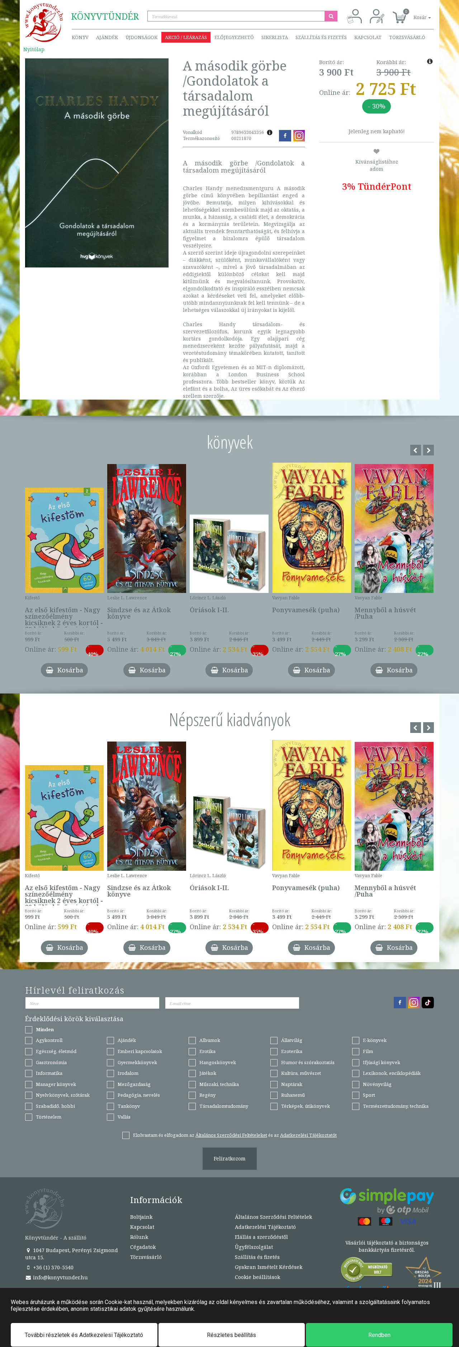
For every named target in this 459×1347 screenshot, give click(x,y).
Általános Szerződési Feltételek (273, 1216)
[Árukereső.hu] (367, 1271)
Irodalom (128, 1073)
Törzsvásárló (407, 37)
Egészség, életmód (56, 1051)
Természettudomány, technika (396, 1106)
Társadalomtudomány (223, 1106)
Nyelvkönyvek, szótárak (63, 1095)
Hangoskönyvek (217, 1062)
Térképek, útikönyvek (305, 1106)
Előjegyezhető (234, 37)
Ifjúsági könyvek (381, 1062)
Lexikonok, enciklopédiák (392, 1073)
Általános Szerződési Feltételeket (231, 1135)
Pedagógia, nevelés (139, 1095)
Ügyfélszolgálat (254, 1247)
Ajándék (107, 37)
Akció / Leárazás (186, 37)
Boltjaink (141, 1216)
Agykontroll (49, 1040)
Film (368, 1051)
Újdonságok (141, 37)
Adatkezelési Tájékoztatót (308, 1135)
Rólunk (139, 1236)
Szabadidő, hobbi (55, 1106)
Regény (207, 1095)
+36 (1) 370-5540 (53, 1267)
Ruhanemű (293, 1095)
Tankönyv (129, 1106)
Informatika (49, 1073)
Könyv (80, 37)
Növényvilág (377, 1084)
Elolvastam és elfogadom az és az (235, 1135)
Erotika (207, 1051)
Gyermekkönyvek (137, 1062)
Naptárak (291, 1084)
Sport (369, 1095)
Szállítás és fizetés (321, 37)
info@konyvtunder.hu (60, 1277)
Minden (45, 1029)
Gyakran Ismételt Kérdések (268, 1267)
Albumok (209, 1040)
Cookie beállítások (257, 1277)
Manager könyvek (56, 1084)
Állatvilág (291, 1040)
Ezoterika (291, 1051)
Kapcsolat (368, 37)
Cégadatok (143, 1247)
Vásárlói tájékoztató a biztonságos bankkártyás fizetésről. (387, 1246)
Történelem (48, 1117)
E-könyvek (375, 1040)
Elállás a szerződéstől (261, 1236)
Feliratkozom (230, 1158)
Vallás (124, 1117)
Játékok (207, 1073)
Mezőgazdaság (134, 1084)
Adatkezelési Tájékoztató (265, 1226)
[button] (414, 13)
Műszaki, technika (219, 1084)
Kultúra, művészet (301, 1073)
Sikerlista (274, 37)
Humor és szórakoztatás (308, 1062)
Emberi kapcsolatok (140, 1051)
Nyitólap (33, 49)
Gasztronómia (51, 1062)
